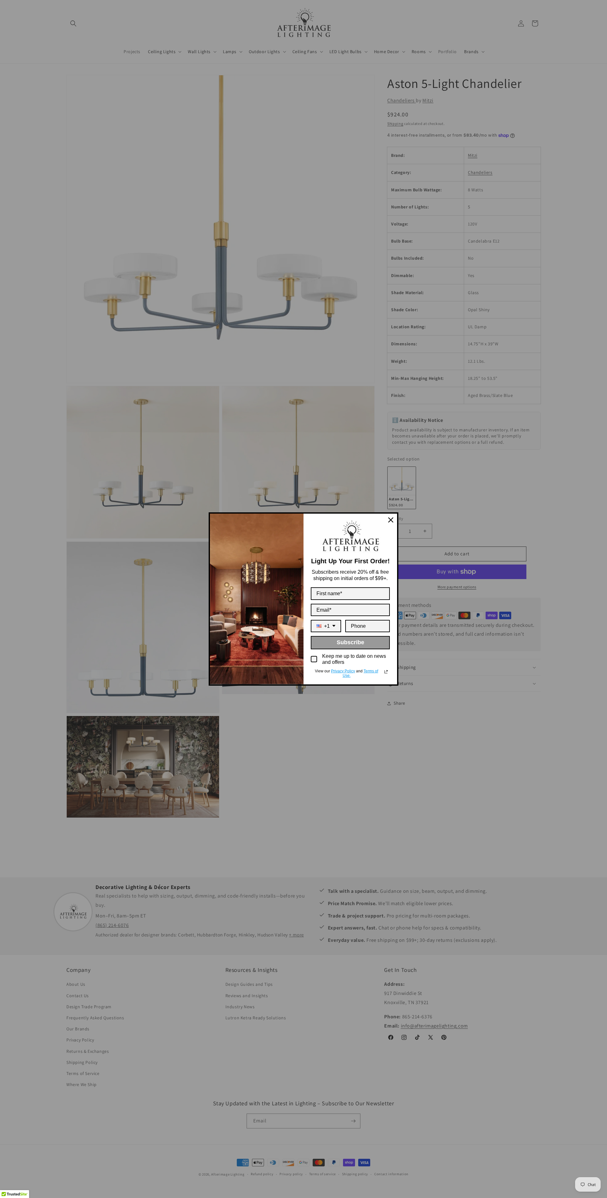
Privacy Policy (343, 671)
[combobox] (326, 626)
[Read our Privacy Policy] (386, 672)
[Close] (390, 520)
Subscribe (350, 642)
